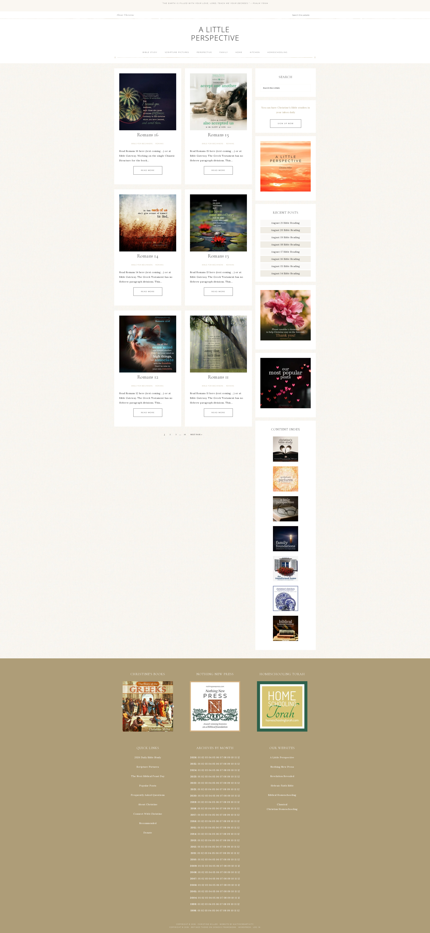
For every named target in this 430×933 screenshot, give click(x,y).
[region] (147, 706)
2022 (193, 782)
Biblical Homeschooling (282, 795)
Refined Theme (199, 927)
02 (202, 757)
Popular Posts (147, 785)
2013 (193, 840)
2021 (193, 789)
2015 (193, 827)
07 (221, 757)
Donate (147, 832)
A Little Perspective (215, 33)
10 (232, 763)
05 (213, 757)
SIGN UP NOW (286, 123)
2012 (193, 846)
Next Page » (196, 434)
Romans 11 (218, 377)
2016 (193, 821)
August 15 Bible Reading (285, 266)
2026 (193, 757)
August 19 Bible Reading (285, 237)
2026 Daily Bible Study (148, 757)
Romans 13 (218, 256)
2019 (193, 802)
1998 (193, 910)
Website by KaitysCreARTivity (237, 924)
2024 (193, 770)
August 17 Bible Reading (285, 251)
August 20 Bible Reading (285, 230)
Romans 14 (148, 256)
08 (225, 757)
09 (228, 763)
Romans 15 (218, 135)
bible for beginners (142, 144)
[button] (148, 706)
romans (159, 144)
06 (217, 757)
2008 (193, 872)
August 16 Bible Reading (285, 259)
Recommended (148, 823)
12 (238, 763)
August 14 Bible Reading (285, 273)
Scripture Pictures (148, 766)
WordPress (244, 927)
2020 (193, 795)
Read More (148, 170)
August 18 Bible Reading (285, 244)
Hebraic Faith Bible (282, 785)
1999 (193, 904)
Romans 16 (148, 135)
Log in (257, 927)
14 (185, 434)
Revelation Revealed (282, 776)
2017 (193, 814)
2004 (193, 897)
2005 (193, 891)
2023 (193, 776)
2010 (193, 859)
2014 (193, 833)
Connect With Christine (147, 813)
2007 (193, 878)
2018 (193, 808)
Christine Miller (208, 924)
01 (199, 757)
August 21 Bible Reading (285, 222)
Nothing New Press (282, 766)
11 (235, 763)
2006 (193, 885)
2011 (193, 853)
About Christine (148, 804)
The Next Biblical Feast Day (147, 776)
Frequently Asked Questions (148, 795)
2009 (193, 865)
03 (206, 757)
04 (210, 757)
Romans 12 (147, 377)
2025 (193, 763)
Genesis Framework (224, 927)
